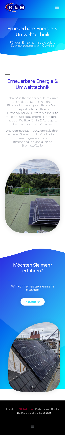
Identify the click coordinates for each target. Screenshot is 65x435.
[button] (57, 7)
